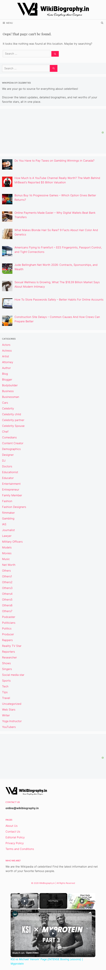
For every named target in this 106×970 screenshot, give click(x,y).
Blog (5, 373)
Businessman (10, 397)
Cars (5, 402)
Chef (5, 431)
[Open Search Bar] (102, 22)
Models (7, 547)
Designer (8, 454)
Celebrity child (11, 414)
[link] (15, 914)
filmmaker (8, 512)
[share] (89, 912)
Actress (7, 350)
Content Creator (12, 443)
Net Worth (8, 564)
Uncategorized (11, 703)
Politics (6, 628)
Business (8, 391)
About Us (12, 825)
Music (6, 559)
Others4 (7, 593)
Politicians (8, 622)
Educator (8, 478)
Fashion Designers (14, 507)
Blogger (7, 379)
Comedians (9, 437)
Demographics (11, 449)
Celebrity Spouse (13, 426)
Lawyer (6, 536)
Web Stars (8, 709)
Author (6, 368)
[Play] (82, 901)
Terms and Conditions (20, 849)
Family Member (12, 495)
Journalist (8, 530)
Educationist (10, 472)
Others (6, 570)
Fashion (7, 501)
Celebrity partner (13, 420)
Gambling (8, 518)
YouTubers (9, 727)
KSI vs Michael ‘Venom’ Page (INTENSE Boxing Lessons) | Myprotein (52, 914)
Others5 (7, 599)
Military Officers (12, 541)
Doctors (7, 466)
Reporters (8, 651)
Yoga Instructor (12, 721)
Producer (8, 634)
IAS (4, 524)
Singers (7, 669)
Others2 (7, 582)
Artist (5, 356)
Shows (6, 663)
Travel (6, 698)
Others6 (7, 605)
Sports (6, 680)
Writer (6, 715)
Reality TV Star (11, 646)
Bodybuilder (10, 385)
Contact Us (13, 831)
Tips (5, 692)
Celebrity (8, 408)
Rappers (7, 640)
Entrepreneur (10, 489)
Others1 (7, 576)
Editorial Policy (15, 837)
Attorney (7, 362)
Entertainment (11, 483)
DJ (4, 460)
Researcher (9, 657)
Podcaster (8, 617)
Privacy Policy (15, 843)
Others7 (7, 611)
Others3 (7, 588)
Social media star (13, 674)
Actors (6, 344)
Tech (5, 686)
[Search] (55, 54)
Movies (6, 553)
